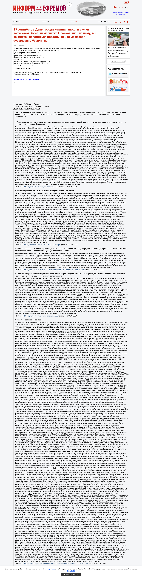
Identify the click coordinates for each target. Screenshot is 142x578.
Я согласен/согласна (71, 574)
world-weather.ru (120, 14)
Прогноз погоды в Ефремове (121, 12)
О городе (17, 22)
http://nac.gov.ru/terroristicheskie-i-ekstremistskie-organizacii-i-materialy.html (55, 270)
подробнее (51, 569)
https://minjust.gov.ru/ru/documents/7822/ (41, 316)
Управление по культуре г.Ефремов (26, 80)
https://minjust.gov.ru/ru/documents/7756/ (41, 187)
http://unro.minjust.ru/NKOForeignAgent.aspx (42, 245)
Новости (45, 22)
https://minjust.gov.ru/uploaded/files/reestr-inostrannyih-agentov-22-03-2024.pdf (56, 564)
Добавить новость (118, 61)
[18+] (39, 9)
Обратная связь (104, 22)
